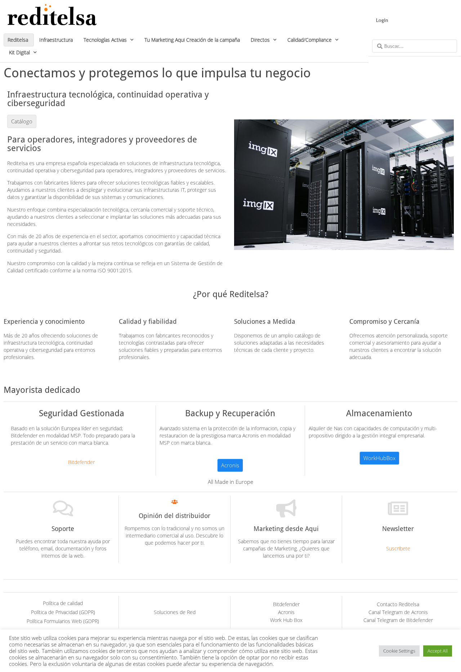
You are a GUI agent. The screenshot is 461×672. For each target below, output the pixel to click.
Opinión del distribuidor (174, 515)
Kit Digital (19, 52)
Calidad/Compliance (309, 39)
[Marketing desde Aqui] (286, 508)
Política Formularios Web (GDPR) (63, 621)
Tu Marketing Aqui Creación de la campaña (192, 39)
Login (382, 20)
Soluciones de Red (175, 612)
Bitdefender (286, 604)
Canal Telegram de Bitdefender (398, 620)
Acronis (286, 612)
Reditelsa (18, 39)
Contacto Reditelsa (398, 604)
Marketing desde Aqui (286, 528)
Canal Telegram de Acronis (398, 612)
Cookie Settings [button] (399, 651)
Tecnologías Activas (105, 39)
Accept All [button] (438, 651)
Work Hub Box (286, 620)
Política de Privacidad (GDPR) (63, 612)
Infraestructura (56, 39)
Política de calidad (63, 603)
